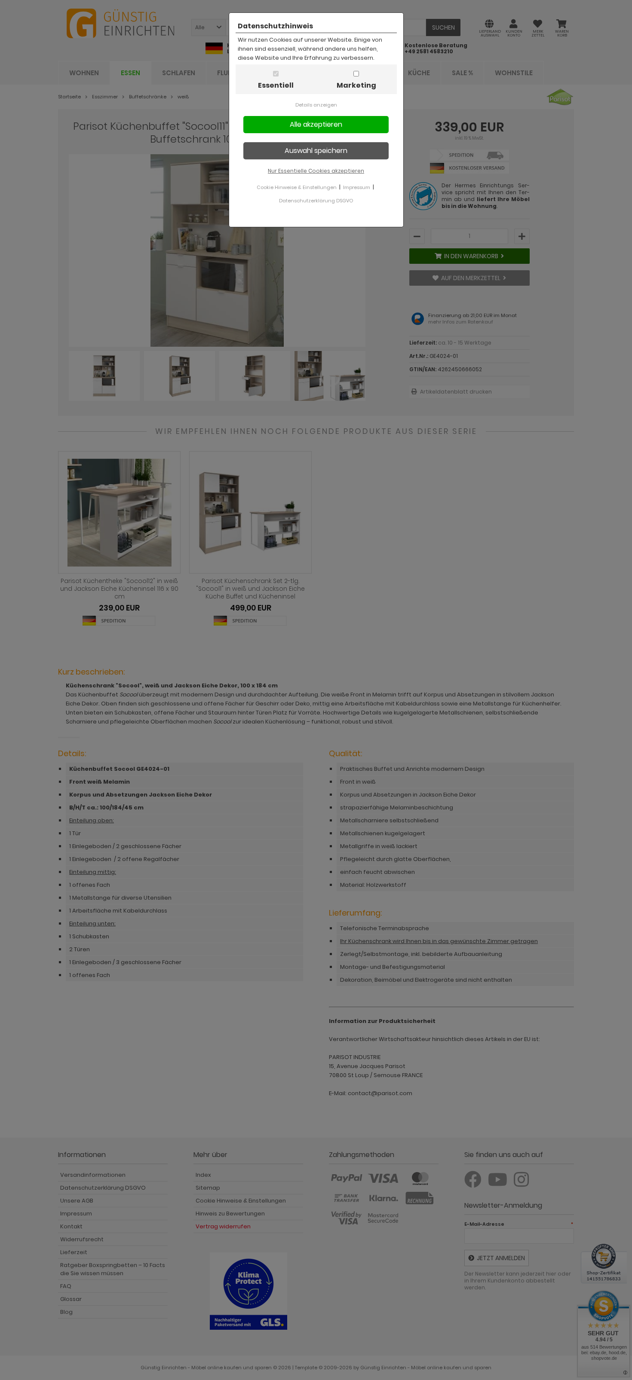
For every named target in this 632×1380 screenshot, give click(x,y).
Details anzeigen (316, 104)
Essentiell (276, 85)
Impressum (356, 187)
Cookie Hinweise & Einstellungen (297, 187)
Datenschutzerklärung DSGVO (316, 200)
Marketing (356, 85)
